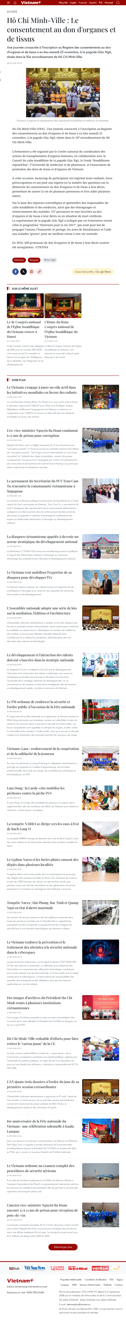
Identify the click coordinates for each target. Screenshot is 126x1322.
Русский (109, 3)
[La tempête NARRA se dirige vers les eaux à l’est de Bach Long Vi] (100, 833)
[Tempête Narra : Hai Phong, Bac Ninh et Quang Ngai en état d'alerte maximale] (100, 912)
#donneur (19, 259)
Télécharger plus (63, 1247)
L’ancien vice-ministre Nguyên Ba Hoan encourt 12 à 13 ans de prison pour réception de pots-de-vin (42, 1210)
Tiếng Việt (63, 2)
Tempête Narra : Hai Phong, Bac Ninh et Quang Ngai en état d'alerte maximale (42, 905)
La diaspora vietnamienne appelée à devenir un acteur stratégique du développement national (42, 539)
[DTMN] (62, 1268)
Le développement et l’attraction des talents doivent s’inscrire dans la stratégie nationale (40, 657)
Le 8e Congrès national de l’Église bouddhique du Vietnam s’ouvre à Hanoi (24, 329)
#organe (34, 259)
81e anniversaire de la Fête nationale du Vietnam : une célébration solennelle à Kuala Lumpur (40, 1126)
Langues (65, 1284)
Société (12, 11)
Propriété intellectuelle (71, 1279)
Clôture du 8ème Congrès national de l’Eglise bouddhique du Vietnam (61, 329)
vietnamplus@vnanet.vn (78, 1304)
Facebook (15, 271)
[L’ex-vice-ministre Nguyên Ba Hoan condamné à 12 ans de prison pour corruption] (100, 440)
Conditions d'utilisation (96, 1279)
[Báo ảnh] (84, 1268)
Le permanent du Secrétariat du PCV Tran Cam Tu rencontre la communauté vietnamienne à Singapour (42, 486)
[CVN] (41, 1268)
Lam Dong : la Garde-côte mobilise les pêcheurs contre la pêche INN (36, 790)
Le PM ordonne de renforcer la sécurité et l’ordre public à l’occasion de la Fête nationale (41, 704)
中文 (100, 3)
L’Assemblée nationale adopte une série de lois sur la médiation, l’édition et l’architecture (42, 610)
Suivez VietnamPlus (84, 271)
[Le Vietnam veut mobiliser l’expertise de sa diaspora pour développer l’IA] (100, 582)
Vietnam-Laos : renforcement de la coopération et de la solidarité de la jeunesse (43, 751)
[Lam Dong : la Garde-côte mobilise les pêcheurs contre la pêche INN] (100, 797)
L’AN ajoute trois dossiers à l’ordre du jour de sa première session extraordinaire (43, 1084)
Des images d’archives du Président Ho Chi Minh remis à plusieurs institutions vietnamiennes (39, 1002)
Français (83, 2)
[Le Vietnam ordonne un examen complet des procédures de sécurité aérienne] (100, 1175)
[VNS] (19, 1268)
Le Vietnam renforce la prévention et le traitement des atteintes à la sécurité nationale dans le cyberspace (42, 947)
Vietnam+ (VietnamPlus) (31, 2)
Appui (120, 1279)
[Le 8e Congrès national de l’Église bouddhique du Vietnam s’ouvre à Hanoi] (25, 305)
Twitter (23, 271)
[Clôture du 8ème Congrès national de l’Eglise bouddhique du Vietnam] (63, 305)
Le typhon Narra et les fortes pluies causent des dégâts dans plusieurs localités (43, 862)
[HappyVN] (105, 1268)
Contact (118, 1284)
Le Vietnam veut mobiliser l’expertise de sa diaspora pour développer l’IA (39, 575)
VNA (74, 1284)
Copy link (39, 271)
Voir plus (19, 380)
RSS (112, 1279)
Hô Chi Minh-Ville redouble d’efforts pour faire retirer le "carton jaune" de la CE (43, 1041)
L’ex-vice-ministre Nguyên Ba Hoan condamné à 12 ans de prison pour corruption (42, 433)
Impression (31, 271)
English (73, 2)
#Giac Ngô (49, 259)
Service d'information (90, 1284)
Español (92, 2)
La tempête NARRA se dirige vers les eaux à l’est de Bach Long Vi (43, 826)
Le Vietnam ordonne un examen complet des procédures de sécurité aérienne (40, 1168)
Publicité (108, 1284)
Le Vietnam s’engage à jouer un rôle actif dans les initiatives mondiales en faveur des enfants (42, 390)
